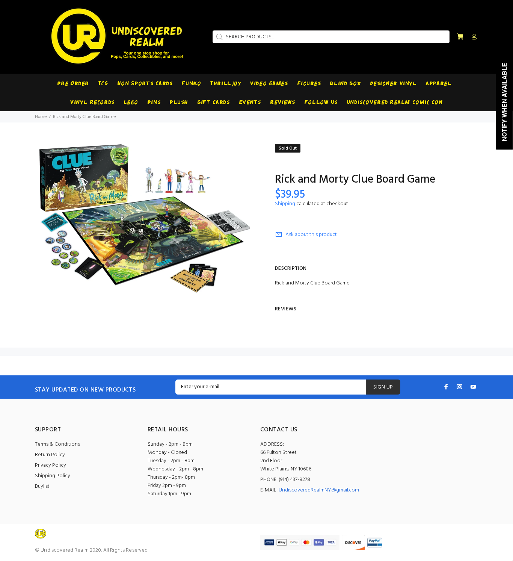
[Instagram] (460, 387)
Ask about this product (311, 234)
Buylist (42, 486)
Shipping (285, 204)
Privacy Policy (50, 465)
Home (41, 117)
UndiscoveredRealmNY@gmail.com (319, 490)
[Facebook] (446, 387)
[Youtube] (473, 387)
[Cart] (460, 37)
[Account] (472, 37)
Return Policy (50, 455)
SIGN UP (383, 387)
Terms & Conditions (57, 444)
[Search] (219, 36)
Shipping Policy (52, 476)
